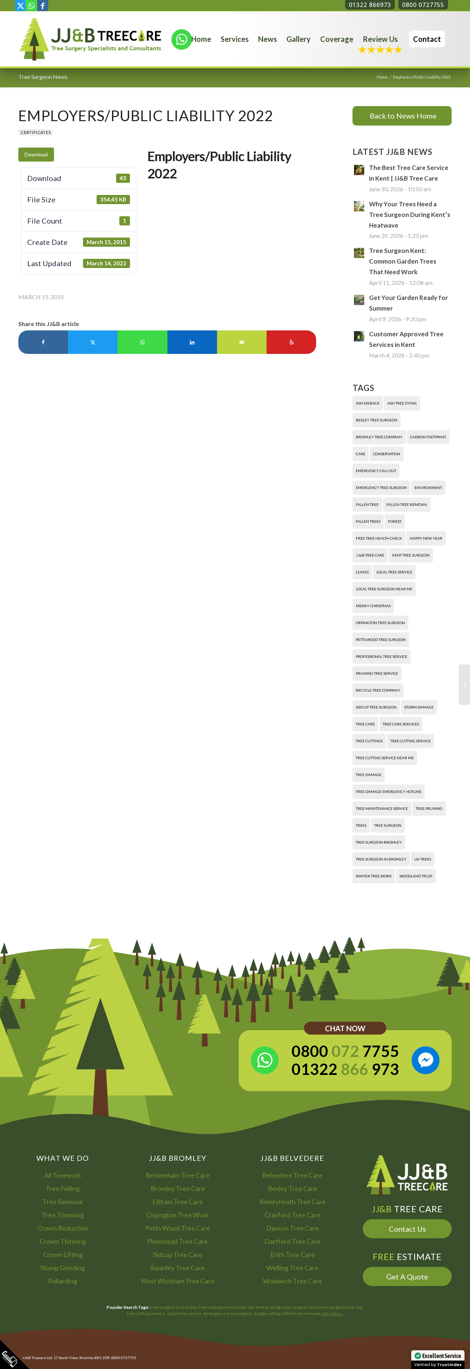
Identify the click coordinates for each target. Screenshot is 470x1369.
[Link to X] (20, 5)
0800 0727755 (423, 5)
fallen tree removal (406, 504)
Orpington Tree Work (178, 1215)
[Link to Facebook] (42, 5)
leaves (362, 572)
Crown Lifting (63, 1254)
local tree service (394, 572)
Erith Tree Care (292, 1254)
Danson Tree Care (292, 1228)
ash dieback (368, 403)
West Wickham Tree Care (177, 1281)
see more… (332, 1313)
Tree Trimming (62, 1215)
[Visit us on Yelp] (291, 342)
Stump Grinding (62, 1268)
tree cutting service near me (385, 758)
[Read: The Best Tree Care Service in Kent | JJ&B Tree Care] (359, 170)
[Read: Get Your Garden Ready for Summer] (359, 300)
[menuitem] (201, 38)
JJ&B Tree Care (370, 555)
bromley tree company (379, 437)
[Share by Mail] (242, 342)
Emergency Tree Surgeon (381, 487)
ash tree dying (402, 403)
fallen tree (367, 504)
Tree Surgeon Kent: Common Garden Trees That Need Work (402, 261)
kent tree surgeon (411, 555)
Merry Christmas (373, 606)
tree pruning (429, 808)
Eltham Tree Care (177, 1202)
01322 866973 (370, 5)
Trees (361, 825)
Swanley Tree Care (178, 1268)
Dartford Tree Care (292, 1241)
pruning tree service (377, 673)
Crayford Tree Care (292, 1215)
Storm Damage (419, 707)
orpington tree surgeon (380, 622)
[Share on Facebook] (43, 342)
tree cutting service (410, 741)
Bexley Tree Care (292, 1188)
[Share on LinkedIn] (192, 342)
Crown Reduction (62, 1228)
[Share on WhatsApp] (142, 342)
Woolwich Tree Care (292, 1281)
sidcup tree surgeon (376, 707)
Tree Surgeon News (43, 76)
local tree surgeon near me (384, 589)
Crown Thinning (63, 1241)
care (360, 454)
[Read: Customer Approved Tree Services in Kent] (359, 336)
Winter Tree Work (374, 876)
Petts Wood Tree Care (177, 1228)
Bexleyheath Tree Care (292, 1202)
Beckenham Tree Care (178, 1175)
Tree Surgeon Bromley (379, 842)
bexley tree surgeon (376, 420)
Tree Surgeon (387, 825)
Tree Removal (63, 1202)
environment (428, 487)
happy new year (426, 538)
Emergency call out (376, 470)
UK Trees (422, 859)
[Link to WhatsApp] (31, 5)
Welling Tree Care (292, 1268)
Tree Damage (369, 774)
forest (394, 521)
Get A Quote (407, 1276)
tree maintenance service (382, 808)
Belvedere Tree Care (292, 1175)
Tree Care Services (401, 724)
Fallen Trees (368, 521)
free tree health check (379, 538)
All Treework (62, 1175)
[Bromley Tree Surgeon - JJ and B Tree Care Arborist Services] (90, 38)
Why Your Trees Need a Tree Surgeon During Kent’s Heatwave (409, 214)
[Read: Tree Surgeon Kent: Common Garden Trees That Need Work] (359, 253)
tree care (365, 724)
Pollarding (62, 1281)
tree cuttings (369, 741)
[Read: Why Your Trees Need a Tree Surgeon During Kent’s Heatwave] (359, 206)
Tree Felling (63, 1188)
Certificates (36, 132)
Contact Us (407, 1228)
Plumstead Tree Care (177, 1241)
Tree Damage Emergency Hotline (389, 791)
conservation (386, 454)
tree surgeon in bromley (381, 859)
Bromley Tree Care (178, 1188)
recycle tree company (378, 690)
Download (36, 154)
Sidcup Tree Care (177, 1254)
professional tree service (381, 656)
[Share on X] (93, 342)
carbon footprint (428, 437)
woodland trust (416, 876)
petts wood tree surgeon (381, 639)
